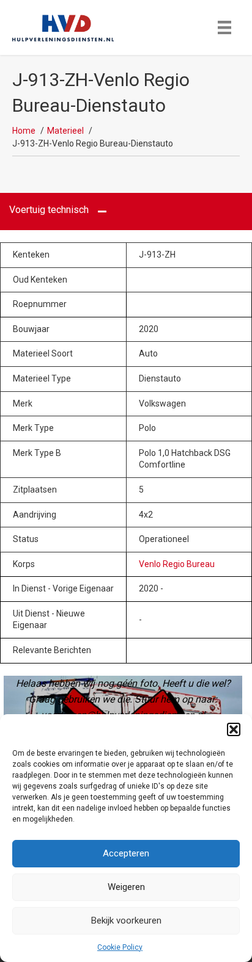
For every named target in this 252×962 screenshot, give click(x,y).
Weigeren (126, 886)
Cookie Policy (120, 947)
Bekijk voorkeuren (126, 920)
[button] (234, 729)
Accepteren (126, 853)
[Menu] (224, 27)
